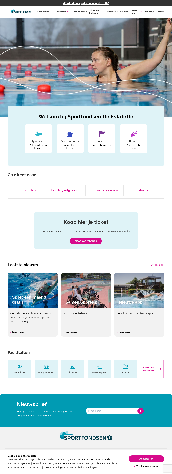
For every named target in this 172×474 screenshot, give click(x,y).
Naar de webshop (86, 240)
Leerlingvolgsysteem (66, 190)
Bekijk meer (157, 264)
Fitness (142, 190)
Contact (160, 12)
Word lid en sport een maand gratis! (86, 3)
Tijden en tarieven (94, 11)
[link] (86, 437)
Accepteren (146, 458)
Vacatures (112, 12)
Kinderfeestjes (79, 12)
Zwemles (61, 12)
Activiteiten (43, 12)
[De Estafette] (21, 12)
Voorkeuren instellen (147, 466)
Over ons (134, 11)
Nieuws (124, 12)
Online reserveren (104, 190)
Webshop (149, 12)
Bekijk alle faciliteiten (148, 369)
